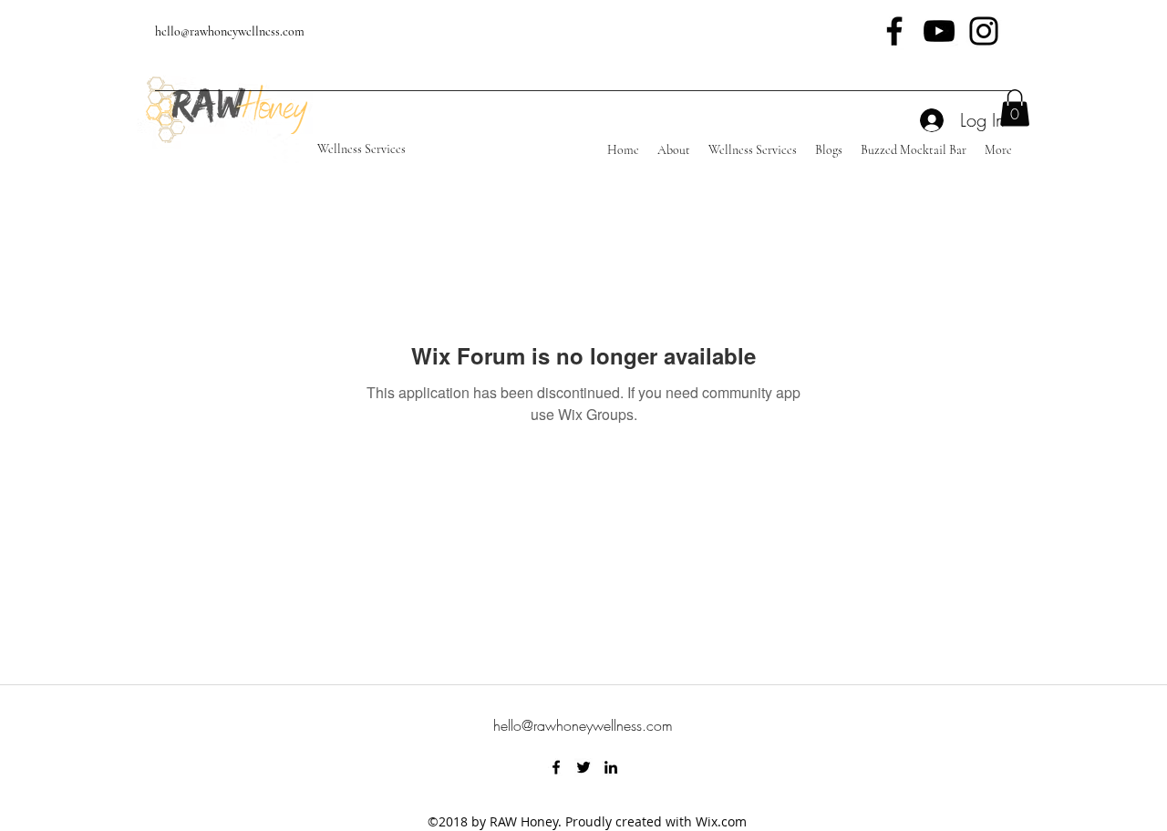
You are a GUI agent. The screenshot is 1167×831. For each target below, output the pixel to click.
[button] (1014, 108)
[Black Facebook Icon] (894, 31)
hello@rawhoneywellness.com (230, 31)
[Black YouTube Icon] (939, 31)
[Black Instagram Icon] (984, 31)
